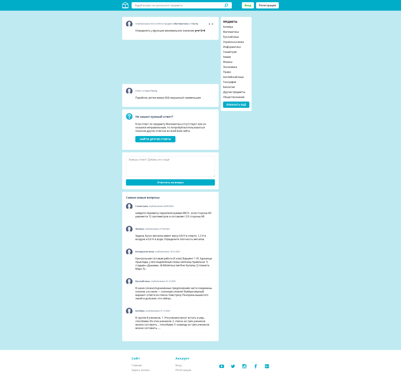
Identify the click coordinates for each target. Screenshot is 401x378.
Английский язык (233, 77)
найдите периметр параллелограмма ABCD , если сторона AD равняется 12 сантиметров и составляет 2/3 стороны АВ (173, 214)
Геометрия (230, 52)
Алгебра (228, 27)
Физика (227, 62)
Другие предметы (234, 92)
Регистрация (267, 5)
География (229, 82)
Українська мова (233, 42)
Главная (137, 365)
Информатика (232, 47)
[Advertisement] (145, 61)
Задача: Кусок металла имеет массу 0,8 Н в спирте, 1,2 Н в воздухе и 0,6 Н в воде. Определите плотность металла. (170, 237)
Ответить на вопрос (170, 182)
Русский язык (231, 37)
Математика (231, 32)
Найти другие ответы (155, 139)
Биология (229, 87)
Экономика (230, 67)
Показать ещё (236, 104)
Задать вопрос (141, 370)
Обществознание (234, 97)
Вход (248, 5)
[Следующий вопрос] (212, 24)
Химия (227, 57)
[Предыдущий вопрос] (209, 24)
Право (227, 72)
